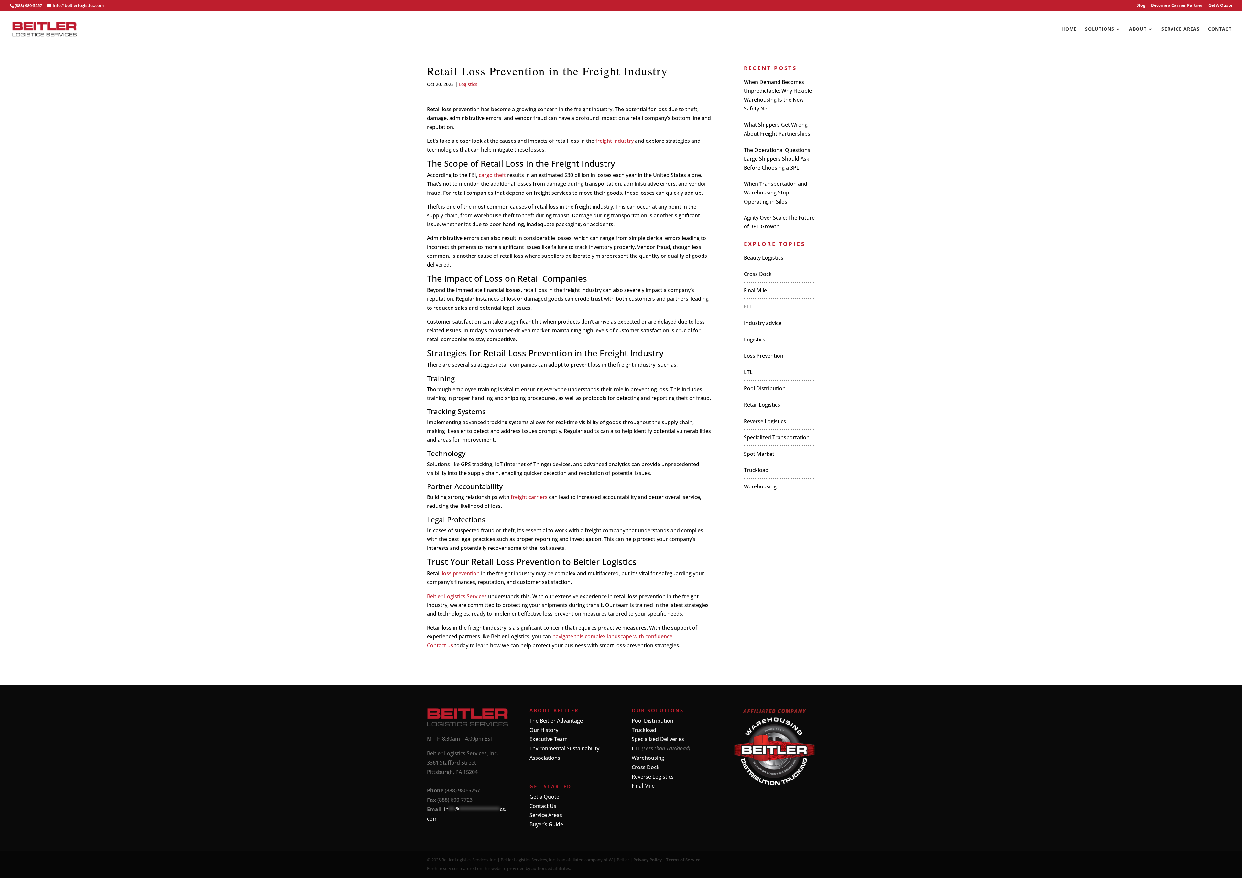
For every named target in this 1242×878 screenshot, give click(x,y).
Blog (1140, 5)
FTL (748, 306)
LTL (748, 372)
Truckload (756, 470)
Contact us (440, 645)
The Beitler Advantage (556, 720)
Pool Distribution (765, 388)
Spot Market (759, 453)
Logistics (468, 84)
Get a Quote (544, 796)
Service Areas (1180, 29)
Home (1069, 29)
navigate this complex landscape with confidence (612, 636)
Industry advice (762, 323)
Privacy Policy (647, 859)
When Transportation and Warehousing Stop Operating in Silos (775, 192)
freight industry (614, 140)
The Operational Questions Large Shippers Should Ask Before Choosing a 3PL (777, 158)
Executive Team (548, 739)
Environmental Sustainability (564, 748)
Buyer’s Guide (546, 824)
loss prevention (461, 573)
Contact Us (542, 806)
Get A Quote (1220, 5)
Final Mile (755, 290)
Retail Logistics (762, 404)
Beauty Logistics (763, 257)
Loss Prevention (763, 355)
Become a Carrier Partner (1177, 5)
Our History (543, 730)
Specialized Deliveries (658, 739)
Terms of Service (683, 859)
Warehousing (760, 486)
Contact (1220, 29)
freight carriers (529, 497)
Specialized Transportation (777, 437)
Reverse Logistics (765, 421)
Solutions (1099, 29)
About (1138, 29)
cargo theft (492, 175)
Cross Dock (758, 273)
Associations (544, 757)
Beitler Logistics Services (457, 596)
